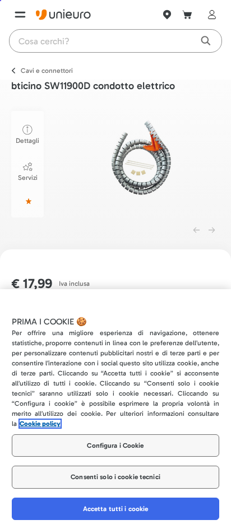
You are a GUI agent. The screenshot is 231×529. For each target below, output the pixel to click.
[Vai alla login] (210, 14)
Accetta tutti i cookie (116, 509)
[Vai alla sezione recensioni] (27, 201)
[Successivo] (212, 230)
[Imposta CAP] (167, 14)
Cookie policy (40, 424)
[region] (115, 409)
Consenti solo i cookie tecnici (115, 477)
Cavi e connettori (47, 71)
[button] (141, 162)
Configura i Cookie (115, 445)
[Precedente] (196, 230)
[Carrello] (187, 14)
